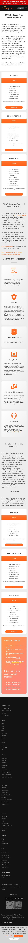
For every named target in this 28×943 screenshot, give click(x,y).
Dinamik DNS (4, 758)
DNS (2, 724)
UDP (2, 728)
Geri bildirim (4, 828)
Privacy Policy (18, 915)
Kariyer (3, 830)
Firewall (3, 742)
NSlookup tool (4, 867)
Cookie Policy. (9, 936)
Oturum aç (20, 8)
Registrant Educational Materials (9, 884)
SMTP (3, 745)
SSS (2, 848)
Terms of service (6, 915)
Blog (2, 839)
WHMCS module (5, 853)
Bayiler (3, 878)
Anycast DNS (4, 792)
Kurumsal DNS (5, 715)
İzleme (3, 720)
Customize (14, 938)
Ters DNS (3, 760)
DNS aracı (4, 860)
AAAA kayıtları (21, 215)
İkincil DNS (4, 785)
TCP (2, 731)
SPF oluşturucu (5, 862)
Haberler (3, 818)
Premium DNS (5, 708)
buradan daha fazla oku (15, 432)
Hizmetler (3, 755)
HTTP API (4, 850)
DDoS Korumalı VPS (6, 777)
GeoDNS (3, 713)
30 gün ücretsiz (14, 107)
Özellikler (3, 846)
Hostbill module (5, 855)
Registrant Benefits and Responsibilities (11, 887)
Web (2, 726)
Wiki (2, 841)
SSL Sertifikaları (5, 772)
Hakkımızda (4, 816)
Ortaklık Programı (5, 875)
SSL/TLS (3, 740)
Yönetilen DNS (5, 765)
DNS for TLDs (5, 802)
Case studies (4, 843)
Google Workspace (6, 770)
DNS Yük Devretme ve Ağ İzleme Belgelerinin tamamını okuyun (11, 253)
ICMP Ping (4, 733)
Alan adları (4, 797)
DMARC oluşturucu (6, 865)
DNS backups (4, 790)
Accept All (18, 936)
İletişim (3, 821)
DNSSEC (3, 788)
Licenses (10, 919)
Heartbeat (4, 738)
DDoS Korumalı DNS (6, 711)
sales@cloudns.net (16, 662)
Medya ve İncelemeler (6, 825)
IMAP (2, 750)
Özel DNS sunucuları (6, 799)
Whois (3, 889)
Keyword (3, 735)
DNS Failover (4, 763)
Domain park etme (6, 774)
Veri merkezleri (5, 823)
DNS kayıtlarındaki (7, 246)
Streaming (4, 747)
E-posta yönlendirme (6, 795)
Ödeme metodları (5, 858)
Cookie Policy (5, 917)
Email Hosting (4, 804)
